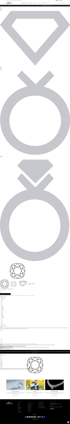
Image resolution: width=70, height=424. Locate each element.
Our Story (10, 0)
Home (18, 403)
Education (7, 0)
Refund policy (19, 412)
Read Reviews (35, 395)
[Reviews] (35, 385)
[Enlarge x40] (33, 283)
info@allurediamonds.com (43, 407)
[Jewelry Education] (54, 385)
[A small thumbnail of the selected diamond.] (4, 283)
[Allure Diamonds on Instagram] (50, 408)
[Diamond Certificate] (29, 283)
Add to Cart (35, 352)
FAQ (21, 0)
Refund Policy (29, 407)
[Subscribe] (60, 406)
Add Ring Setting (35, 350)
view (0, 9)
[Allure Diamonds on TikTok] (53, 408)
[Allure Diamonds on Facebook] (52, 408)
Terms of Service (29, 408)
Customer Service (20, 407)
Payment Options (30, 406)
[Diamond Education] (15, 385)
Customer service (14, 0)
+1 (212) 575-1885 (42, 406)
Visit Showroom (18, 0)
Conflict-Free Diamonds (30, 403)
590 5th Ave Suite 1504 (41, 403)
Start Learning (15, 395)
